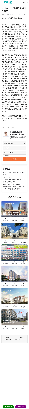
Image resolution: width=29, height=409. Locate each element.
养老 (8, 127)
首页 (3, 15)
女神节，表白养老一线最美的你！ (12, 189)
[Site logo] (8, 2)
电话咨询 (5, 220)
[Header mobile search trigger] (27, 2)
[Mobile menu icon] (2, 2)
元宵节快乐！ (6, 177)
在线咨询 (14, 220)
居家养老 (12, 127)
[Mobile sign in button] (24, 2)
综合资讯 (7, 15)
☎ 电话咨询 (21, 406)
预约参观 (23, 220)
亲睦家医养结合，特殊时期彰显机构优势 (14, 186)
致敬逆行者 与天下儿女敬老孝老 (12, 184)
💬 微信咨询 (8, 406)
